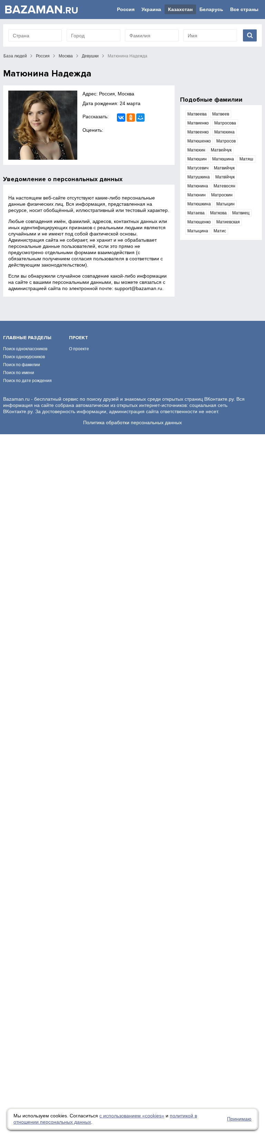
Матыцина (197, 231)
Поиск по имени (18, 372)
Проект (78, 338)
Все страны (244, 9)
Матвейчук (221, 150)
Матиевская (228, 222)
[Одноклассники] (131, 117)
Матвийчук (224, 168)
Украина (151, 9)
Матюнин (196, 195)
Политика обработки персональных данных (132, 422)
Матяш (246, 159)
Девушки (90, 56)
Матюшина (223, 159)
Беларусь (211, 9)
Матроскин (222, 195)
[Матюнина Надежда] (42, 125)
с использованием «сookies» (131, 1115)
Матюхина (224, 132)
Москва (66, 56)
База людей (15, 56)
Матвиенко (198, 123)
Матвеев (220, 114)
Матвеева (197, 114)
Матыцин (225, 204)
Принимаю (239, 1119)
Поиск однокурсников (24, 356)
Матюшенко (199, 141)
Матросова (225, 123)
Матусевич (197, 168)
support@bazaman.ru (138, 288)
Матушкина (198, 177)
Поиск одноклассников (25, 348)
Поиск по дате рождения (27, 380)
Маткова (218, 213)
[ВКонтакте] (121, 117)
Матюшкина (199, 204)
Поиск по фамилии (21, 364)
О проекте (79, 348)
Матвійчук (225, 177)
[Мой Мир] (140, 117)
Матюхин (196, 150)
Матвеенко (198, 132)
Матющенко (199, 222)
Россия (126, 9)
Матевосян (224, 186)
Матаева (196, 213)
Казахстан (180, 9)
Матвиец (240, 213)
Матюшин (197, 159)
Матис (220, 231)
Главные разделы (27, 338)
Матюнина (197, 186)
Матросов (226, 141)
